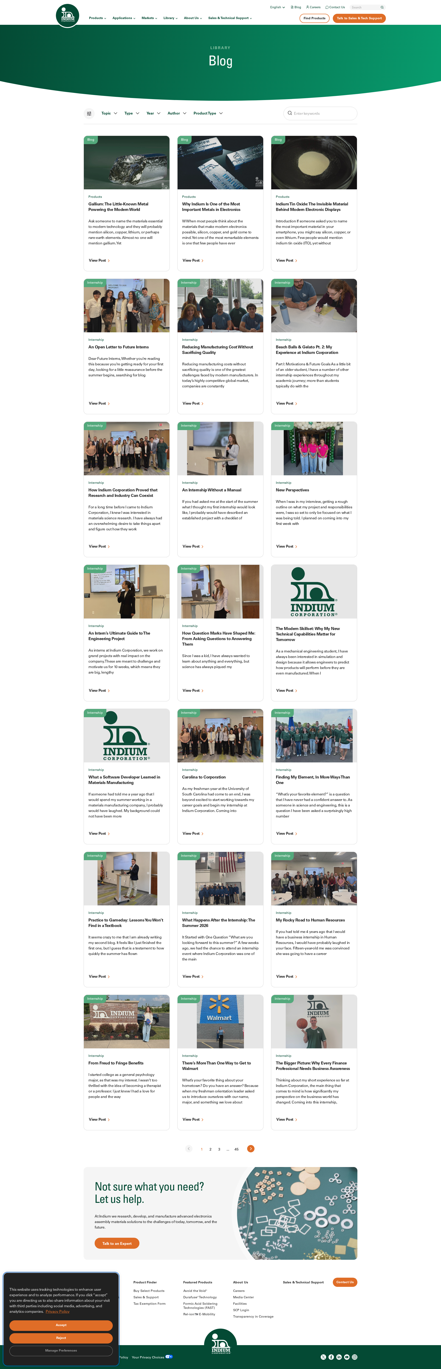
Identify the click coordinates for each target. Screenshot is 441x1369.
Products (96, 18)
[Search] (382, 7)
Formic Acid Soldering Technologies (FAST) (200, 1306)
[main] (220, 630)
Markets (148, 18)
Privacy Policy (58, 1312)
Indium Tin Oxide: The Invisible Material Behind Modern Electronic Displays (312, 207)
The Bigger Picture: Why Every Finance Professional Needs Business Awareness (313, 1066)
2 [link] (210, 1149)
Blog (297, 7)
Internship (95, 283)
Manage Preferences (61, 1350)
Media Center (243, 1297)
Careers (315, 7)
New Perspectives (292, 490)
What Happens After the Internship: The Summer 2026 (218, 923)
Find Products (314, 18)
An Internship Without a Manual (211, 490)
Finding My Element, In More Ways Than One (313, 780)
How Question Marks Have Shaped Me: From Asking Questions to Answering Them (218, 639)
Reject (61, 1338)
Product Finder (145, 1282)
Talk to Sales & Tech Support (359, 18)
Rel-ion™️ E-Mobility (199, 1314)
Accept (61, 1325)
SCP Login (241, 1310)
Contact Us (337, 7)
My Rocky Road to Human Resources (310, 920)
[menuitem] (278, 7)
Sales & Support (146, 1297)
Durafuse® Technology (200, 1297)
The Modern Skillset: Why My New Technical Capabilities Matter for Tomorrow (308, 634)
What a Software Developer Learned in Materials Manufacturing (124, 780)
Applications (122, 18)
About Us (191, 18)
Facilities (240, 1304)
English (275, 7)
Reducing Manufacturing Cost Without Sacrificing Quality (217, 350)
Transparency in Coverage (253, 1317)
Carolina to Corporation (204, 777)
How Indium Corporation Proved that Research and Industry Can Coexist (122, 493)
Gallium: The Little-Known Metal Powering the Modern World (118, 207)
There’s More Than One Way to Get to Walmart (216, 1066)
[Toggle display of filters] (89, 113)
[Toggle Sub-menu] (283, 7)
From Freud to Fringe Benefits (116, 1063)
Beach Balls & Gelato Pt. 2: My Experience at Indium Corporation (307, 350)
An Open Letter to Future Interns (118, 347)
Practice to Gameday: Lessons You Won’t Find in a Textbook (125, 923)
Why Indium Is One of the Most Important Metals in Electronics (211, 207)
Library (169, 18)
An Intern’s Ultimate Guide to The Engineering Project (119, 636)
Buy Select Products (148, 1291)
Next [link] (250, 1148)
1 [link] (202, 1149)
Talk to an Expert (117, 1244)
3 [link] (219, 1149)
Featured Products (197, 1282)
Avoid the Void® (195, 1291)
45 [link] (237, 1149)
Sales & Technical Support (228, 18)
